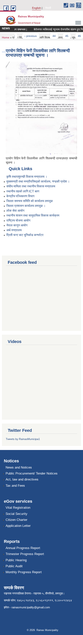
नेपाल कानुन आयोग (16, 225)
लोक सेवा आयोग (15, 210)
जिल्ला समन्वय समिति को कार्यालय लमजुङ (29, 201)
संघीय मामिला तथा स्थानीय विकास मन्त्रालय (30, 186)
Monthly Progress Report (24, 572)
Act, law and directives (22, 479)
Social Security (16, 514)
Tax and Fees (15, 485)
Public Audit (14, 566)
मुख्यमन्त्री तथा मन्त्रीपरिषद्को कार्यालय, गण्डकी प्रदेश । (38, 181)
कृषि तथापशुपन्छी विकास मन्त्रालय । (26, 176)
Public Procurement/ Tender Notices (32, 473)
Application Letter (18, 526)
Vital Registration (18, 507)
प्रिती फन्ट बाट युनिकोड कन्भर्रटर (24, 235)
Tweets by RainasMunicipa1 (23, 439)
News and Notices (19, 467)
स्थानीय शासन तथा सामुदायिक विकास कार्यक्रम (32, 215)
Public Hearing (16, 560)
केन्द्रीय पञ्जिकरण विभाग (20, 196)
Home (5, 37)
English (36, 7)
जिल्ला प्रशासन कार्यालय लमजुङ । (26, 205)
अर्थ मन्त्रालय (14, 230)
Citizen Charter (16, 520)
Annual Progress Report (23, 548)
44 (51, 35)
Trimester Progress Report (25, 554)
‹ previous (28, 35)
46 (77, 35)
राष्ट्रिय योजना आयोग (18, 220)
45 (64, 35)
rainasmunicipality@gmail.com (30, 607)
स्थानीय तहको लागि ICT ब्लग (22, 191)
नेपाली (48, 7)
